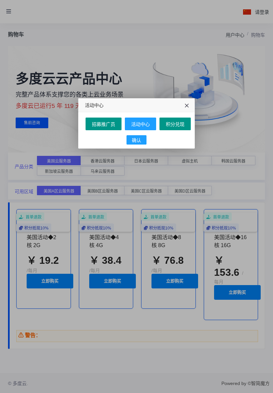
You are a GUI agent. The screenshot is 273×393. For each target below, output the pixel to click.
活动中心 (140, 124)
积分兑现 (175, 124)
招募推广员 (103, 124)
